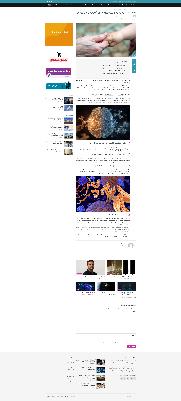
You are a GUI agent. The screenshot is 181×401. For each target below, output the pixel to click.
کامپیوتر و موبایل (115, 4)
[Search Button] (45, 5)
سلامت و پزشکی (107, 16)
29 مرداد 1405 (60, 145)
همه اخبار (129, 1)
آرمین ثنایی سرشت (99, 278)
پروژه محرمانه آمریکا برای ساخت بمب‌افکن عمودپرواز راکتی (56, 106)
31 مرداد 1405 (104, 295)
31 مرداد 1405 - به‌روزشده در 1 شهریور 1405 (121, 278)
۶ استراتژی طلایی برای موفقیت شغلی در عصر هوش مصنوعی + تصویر (54, 98)
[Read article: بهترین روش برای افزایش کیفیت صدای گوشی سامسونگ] (101, 370)
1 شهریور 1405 (60, 129)
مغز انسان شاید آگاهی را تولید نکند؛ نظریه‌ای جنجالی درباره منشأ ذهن (128, 293)
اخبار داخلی (55, 4)
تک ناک (135, 9)
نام (135, 329)
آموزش (101, 4)
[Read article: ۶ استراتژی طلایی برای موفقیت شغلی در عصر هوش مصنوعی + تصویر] (68, 100)
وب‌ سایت (134, 335)
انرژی (109, 273)
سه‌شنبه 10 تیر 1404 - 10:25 (117, 16)
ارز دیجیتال (70, 369)
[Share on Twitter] (134, 67)
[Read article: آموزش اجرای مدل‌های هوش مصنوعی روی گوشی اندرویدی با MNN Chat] (101, 362)
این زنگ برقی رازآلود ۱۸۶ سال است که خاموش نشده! (124, 276)
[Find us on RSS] (121, 378)
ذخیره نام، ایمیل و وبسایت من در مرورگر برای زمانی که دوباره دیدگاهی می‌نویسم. (117, 342)
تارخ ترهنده (131, 278)
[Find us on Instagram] (124, 378)
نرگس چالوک (131, 295)
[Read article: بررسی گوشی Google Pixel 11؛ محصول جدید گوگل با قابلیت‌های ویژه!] (101, 386)
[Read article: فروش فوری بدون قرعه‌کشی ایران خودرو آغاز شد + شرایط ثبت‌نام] (68, 136)
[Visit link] (59, 34)
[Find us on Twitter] (134, 378)
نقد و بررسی (107, 4)
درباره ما (119, 1)
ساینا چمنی (127, 16)
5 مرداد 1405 (60, 101)
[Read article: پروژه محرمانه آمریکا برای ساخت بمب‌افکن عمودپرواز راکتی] (68, 108)
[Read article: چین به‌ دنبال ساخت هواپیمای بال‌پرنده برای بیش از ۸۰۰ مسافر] (68, 144)
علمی (89, 4)
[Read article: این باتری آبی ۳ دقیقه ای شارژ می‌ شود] (85, 286)
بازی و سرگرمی (70, 4)
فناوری (121, 4)
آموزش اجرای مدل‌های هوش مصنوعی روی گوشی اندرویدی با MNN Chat (85, 360)
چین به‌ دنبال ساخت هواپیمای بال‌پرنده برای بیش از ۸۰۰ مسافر (54, 142)
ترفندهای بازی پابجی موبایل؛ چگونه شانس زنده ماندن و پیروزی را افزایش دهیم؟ (87, 377)
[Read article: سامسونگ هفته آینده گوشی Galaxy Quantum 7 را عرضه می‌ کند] (68, 128)
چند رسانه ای (62, 4)
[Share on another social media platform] (134, 71)
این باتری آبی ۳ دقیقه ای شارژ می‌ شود (87, 292)
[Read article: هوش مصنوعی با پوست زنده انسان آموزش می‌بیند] (90, 267)
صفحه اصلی (134, 1)
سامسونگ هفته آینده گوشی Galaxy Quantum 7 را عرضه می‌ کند (55, 126)
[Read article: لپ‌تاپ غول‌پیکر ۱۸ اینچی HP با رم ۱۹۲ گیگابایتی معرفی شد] (68, 152)
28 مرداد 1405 (60, 153)
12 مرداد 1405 (60, 109)
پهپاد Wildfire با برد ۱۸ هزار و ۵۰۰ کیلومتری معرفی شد (55, 119)
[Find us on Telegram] (128, 378)
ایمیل (103, 336)
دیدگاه (134, 311)
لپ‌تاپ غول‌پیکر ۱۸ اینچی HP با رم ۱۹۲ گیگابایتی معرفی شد (55, 150)
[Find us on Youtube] (131, 378)
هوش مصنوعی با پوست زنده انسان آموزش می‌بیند (93, 276)
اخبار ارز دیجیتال (95, 4)
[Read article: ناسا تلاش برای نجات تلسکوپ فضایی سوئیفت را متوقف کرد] (106, 286)
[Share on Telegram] (134, 64)
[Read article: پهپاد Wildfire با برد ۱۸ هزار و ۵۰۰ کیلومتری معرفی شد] (68, 121)
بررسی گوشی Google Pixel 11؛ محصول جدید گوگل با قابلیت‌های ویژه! (86, 384)
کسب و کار (84, 4)
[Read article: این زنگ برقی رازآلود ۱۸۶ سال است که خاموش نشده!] (121, 267)
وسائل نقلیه (77, 4)
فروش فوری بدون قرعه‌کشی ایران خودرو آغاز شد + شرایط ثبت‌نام (55, 134)
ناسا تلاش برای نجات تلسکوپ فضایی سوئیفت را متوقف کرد (107, 293)
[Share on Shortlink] (134, 60)
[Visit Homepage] (131, 5)
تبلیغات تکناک (124, 1)
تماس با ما (115, 1)
